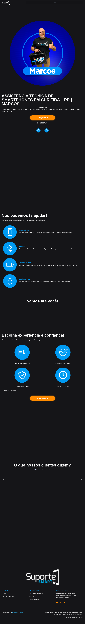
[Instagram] (46, 130)
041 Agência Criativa (17, 612)
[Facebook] (38, 130)
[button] (54, 2)
